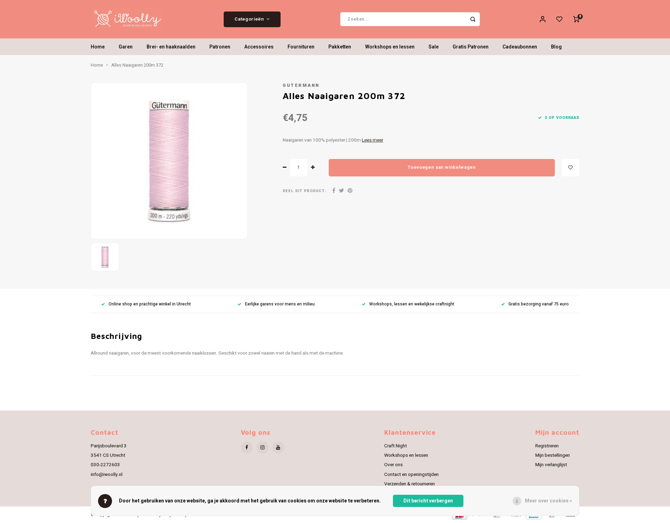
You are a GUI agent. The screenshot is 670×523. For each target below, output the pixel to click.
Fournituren (301, 47)
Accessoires (259, 47)
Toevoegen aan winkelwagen (442, 167)
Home (98, 47)
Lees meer (372, 140)
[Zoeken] (473, 19)
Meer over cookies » (548, 501)
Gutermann (301, 85)
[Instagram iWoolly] (262, 447)
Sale (434, 47)
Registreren (547, 445)
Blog (556, 47)
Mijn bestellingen (552, 455)
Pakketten (339, 47)
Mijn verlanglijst (551, 464)
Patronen (219, 47)
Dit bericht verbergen (428, 501)
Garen (126, 47)
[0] (576, 19)
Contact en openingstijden (411, 474)
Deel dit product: (304, 191)
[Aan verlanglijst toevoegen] (570, 167)
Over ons (393, 464)
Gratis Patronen (471, 47)
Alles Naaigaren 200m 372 (137, 65)
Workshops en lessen (390, 47)
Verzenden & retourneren (409, 483)
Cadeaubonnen (519, 47)
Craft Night (395, 445)
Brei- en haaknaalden (171, 47)
